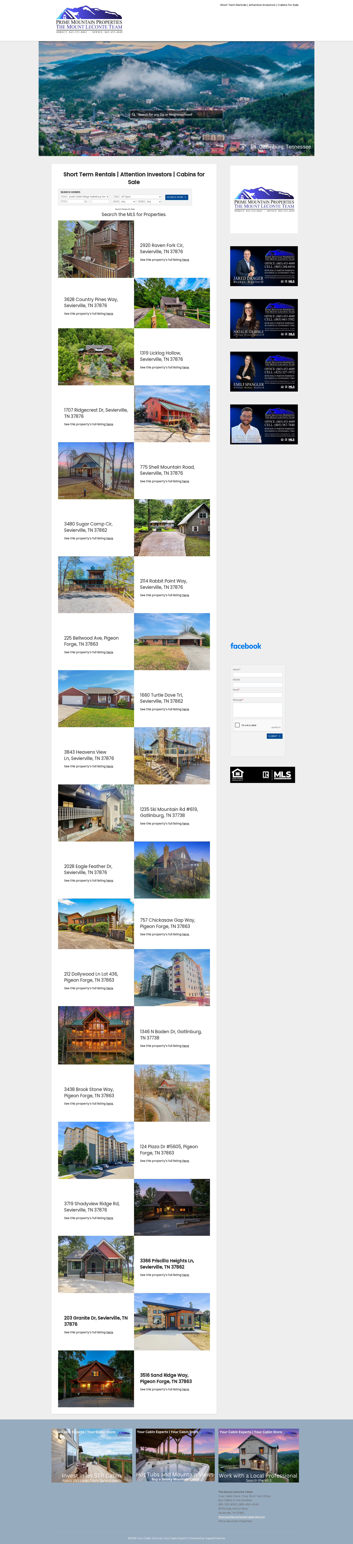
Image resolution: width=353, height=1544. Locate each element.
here (185, 260)
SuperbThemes (215, 1538)
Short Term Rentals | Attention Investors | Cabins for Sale (259, 5)
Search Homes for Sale (125, 209)
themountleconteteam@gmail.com (241, 1517)
